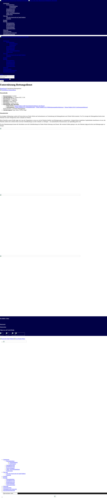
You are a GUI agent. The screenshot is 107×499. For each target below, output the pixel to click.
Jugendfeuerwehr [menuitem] (10, 465)
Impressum (2, 324)
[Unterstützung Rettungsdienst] (8, 90)
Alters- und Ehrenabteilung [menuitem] (13, 469)
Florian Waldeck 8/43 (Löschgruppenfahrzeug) (76, 107)
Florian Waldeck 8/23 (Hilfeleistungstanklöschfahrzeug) (50, 107)
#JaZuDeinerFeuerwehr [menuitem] (9, 490)
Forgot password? (4, 79)
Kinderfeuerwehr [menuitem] (10, 466)
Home (1, 88)
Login (1, 74)
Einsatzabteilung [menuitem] (10, 461)
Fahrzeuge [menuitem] (5, 486)
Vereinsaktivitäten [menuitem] (10, 485)
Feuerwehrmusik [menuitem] (10, 468)
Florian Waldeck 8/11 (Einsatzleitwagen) (25, 107)
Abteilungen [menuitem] (6, 459)
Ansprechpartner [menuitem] (7, 487)
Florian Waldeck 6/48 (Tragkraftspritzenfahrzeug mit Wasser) (29, 106)
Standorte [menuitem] (8, 475)
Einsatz (5, 88)
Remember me (14, 79)
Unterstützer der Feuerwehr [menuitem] (10, 489)
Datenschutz (3, 327)
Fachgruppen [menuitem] (12, 463)
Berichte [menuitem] (5, 477)
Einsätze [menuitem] (5, 476)
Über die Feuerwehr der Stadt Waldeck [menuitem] (16, 473)
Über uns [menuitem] (5, 472)
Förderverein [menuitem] (9, 470)
